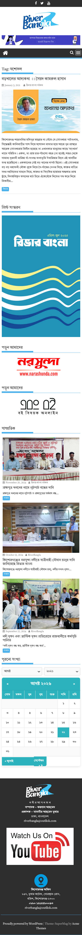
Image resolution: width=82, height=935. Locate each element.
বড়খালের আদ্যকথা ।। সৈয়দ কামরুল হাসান (34, 79)
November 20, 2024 (15, 483)
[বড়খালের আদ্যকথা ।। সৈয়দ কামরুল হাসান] (41, 111)
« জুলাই (9, 761)
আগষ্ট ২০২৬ (41, 684)
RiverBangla (34, 555)
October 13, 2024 (14, 555)
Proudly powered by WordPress (23, 924)
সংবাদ (6, 498)
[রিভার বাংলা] (5, 52)
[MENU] (78, 52)
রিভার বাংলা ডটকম (34, 85)
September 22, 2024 (15, 631)
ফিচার (5, 189)
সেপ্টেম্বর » (39, 763)
